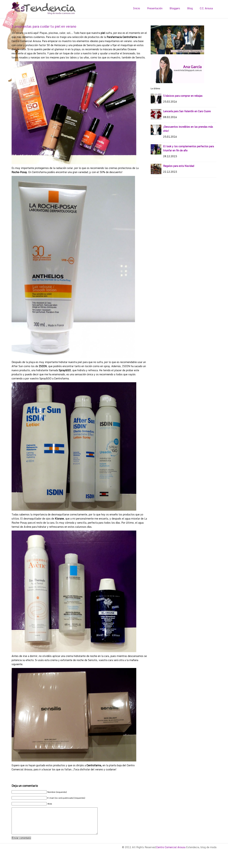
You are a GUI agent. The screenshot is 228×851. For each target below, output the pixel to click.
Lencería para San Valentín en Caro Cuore (187, 111)
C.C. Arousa (206, 8)
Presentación (154, 8)
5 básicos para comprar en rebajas (183, 96)
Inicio (136, 8)
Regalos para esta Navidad (178, 166)
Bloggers (175, 8)
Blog (190, 8)
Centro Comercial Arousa (170, 847)
